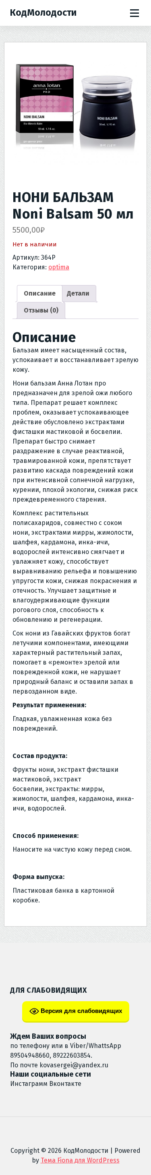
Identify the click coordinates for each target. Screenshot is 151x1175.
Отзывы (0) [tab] (41, 310)
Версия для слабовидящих (80, 1010)
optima (58, 267)
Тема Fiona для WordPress (80, 1160)
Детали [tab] (78, 293)
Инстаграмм (29, 1084)
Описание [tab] (40, 293)
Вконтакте (65, 1084)
